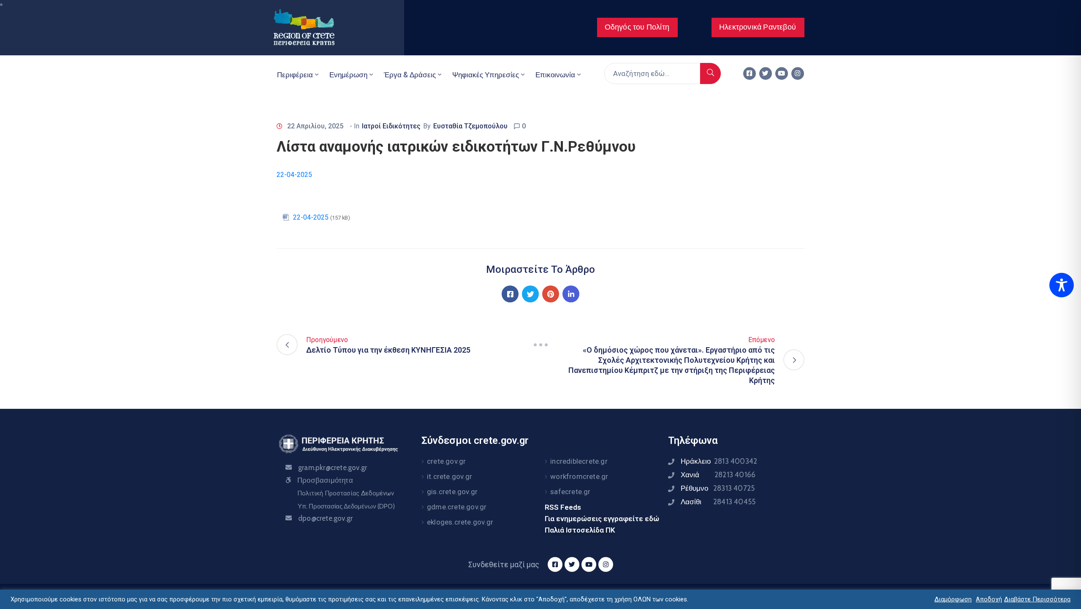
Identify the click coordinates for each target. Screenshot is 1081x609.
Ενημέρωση (348, 75)
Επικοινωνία (555, 75)
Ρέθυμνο (718, 488)
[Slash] (540, 344)
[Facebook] (510, 293)
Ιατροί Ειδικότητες (391, 126)
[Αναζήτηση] (710, 73)
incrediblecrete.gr (579, 461)
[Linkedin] (570, 293)
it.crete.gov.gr (449, 476)
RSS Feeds (563, 507)
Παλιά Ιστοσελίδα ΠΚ (580, 530)
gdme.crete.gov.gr (456, 507)
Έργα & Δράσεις (410, 75)
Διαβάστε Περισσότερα (1037, 599)
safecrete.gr (570, 491)
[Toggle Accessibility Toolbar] (1061, 285)
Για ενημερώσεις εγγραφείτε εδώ (602, 518)
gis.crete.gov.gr (452, 491)
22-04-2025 (294, 175)
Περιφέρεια (295, 75)
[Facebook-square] (749, 73)
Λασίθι (718, 502)
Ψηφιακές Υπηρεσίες (485, 75)
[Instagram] (797, 73)
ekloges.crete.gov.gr (460, 522)
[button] (637, 27)
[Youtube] (781, 73)
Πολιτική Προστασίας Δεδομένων (345, 493)
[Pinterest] (550, 293)
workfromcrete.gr (579, 476)
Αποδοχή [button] (989, 599)
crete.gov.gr (446, 461)
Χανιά (718, 474)
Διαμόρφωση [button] (953, 599)
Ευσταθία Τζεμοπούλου (470, 126)
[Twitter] (765, 73)
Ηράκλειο (719, 461)
